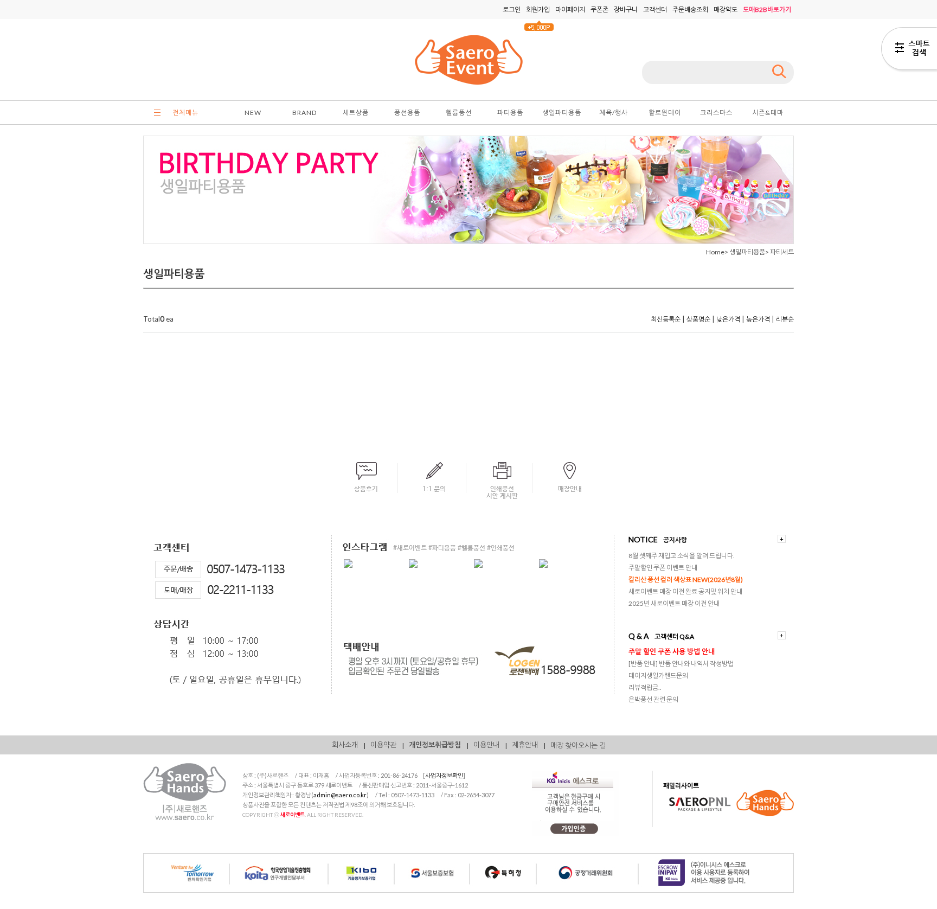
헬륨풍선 (459, 112)
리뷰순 (785, 319)
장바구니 (626, 9)
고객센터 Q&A (674, 636)
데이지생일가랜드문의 (658, 675)
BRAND (304, 112)
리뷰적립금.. (645, 687)
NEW (253, 112)
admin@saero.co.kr (340, 794)
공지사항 (675, 540)
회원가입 (538, 9)
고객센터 (655, 9)
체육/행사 (613, 112)
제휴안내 (525, 744)
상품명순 (698, 319)
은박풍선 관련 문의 (653, 699)
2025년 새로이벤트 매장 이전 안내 (674, 603)
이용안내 (486, 744)
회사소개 (345, 744)
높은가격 (758, 319)
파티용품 (510, 112)
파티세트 (782, 252)
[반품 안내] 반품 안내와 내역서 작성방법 (681, 664)
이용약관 (383, 744)
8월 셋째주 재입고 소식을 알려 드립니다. (681, 556)
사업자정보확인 (444, 775)
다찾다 (909, 50)
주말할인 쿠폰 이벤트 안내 (662, 568)
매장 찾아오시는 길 (578, 745)
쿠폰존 (599, 9)
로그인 (512, 9)
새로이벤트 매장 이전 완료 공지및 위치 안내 (685, 591)
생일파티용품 (561, 112)
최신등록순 (666, 319)
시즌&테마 (768, 112)
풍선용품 (407, 112)
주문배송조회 (690, 9)
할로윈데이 (665, 112)
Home (715, 252)
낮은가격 (728, 319)
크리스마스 (716, 112)
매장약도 (725, 9)
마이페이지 (570, 9)
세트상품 (356, 112)
